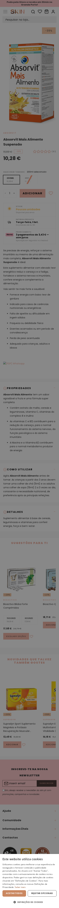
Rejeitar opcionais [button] (42, 893)
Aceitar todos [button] (14, 893)
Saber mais (20, 887)
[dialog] (29, 881)
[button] (29, 902)
